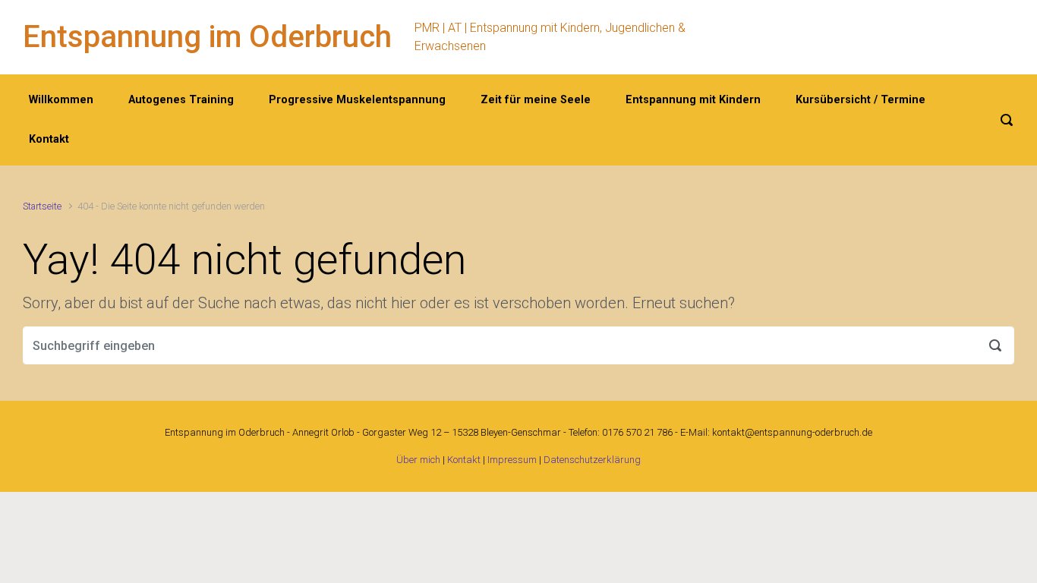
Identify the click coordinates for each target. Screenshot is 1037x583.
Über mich (418, 459)
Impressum (512, 459)
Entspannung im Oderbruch (207, 37)
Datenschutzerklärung (592, 459)
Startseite (42, 206)
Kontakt (464, 459)
